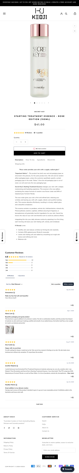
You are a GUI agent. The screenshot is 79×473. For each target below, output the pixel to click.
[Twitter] (9, 428)
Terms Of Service (9, 453)
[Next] (48, 102)
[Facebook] (4, 428)
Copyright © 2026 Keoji (15, 466)
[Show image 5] (44, 102)
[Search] (66, 13)
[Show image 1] (34, 102)
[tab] (19, 160)
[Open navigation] (4, 13)
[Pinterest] (18, 428)
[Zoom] (74, 26)
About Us (45, 428)
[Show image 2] (37, 102)
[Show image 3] (39, 102)
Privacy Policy (8, 449)
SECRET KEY (39, 111)
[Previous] (30, 102)
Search (44, 421)
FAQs (44, 424)
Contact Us (45, 431)
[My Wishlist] (70, 13)
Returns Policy (8, 446)
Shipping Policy (8, 442)
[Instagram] (14, 428)
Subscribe (50, 457)
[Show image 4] (41, 102)
